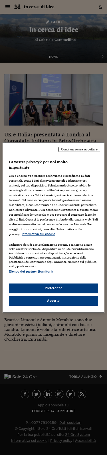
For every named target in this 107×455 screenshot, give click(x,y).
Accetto (53, 300)
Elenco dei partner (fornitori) (31, 271)
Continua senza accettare (79, 149)
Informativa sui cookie (38, 234)
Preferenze (53, 288)
